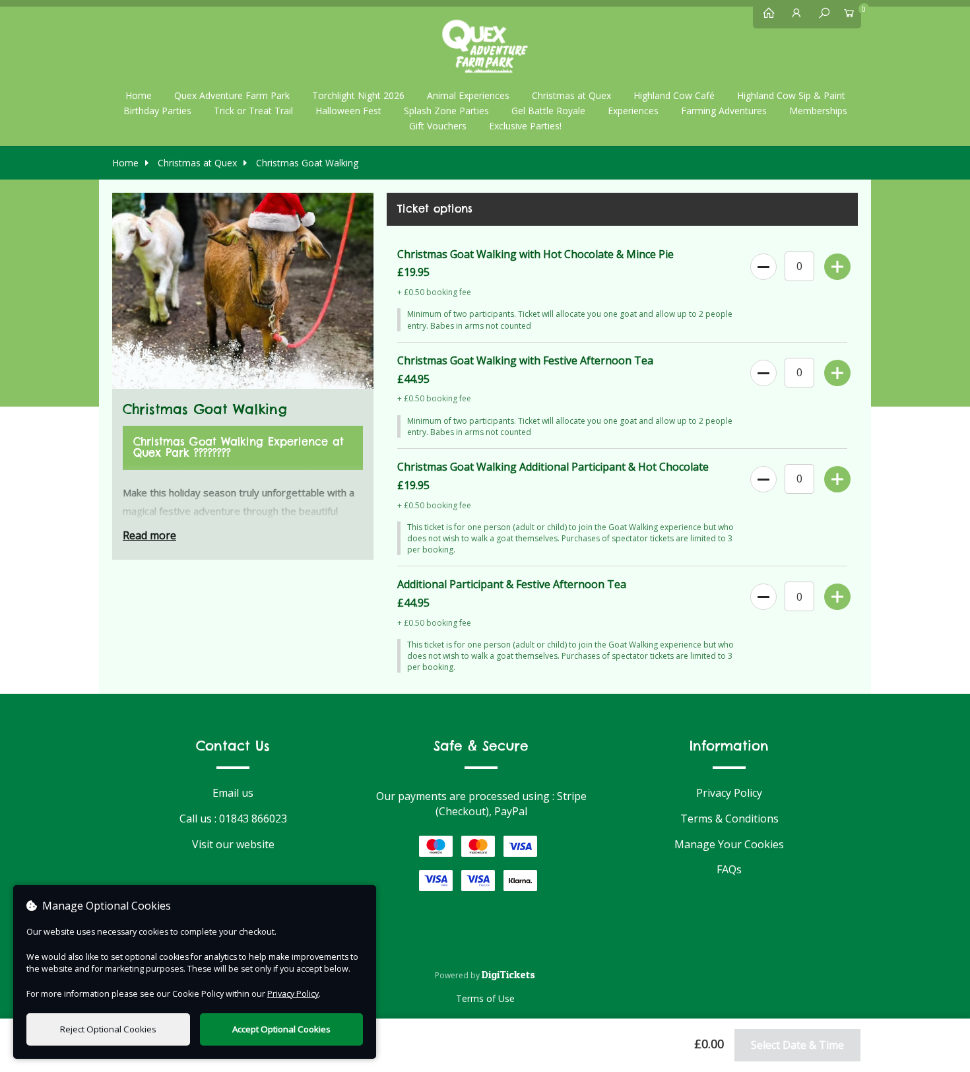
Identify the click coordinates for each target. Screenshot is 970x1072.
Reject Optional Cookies (108, 1029)
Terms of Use (485, 998)
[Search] (820, 16)
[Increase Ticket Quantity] (836, 264)
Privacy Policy (729, 793)
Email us (232, 793)
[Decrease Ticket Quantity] (762, 264)
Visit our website (233, 844)
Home (138, 95)
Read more (149, 535)
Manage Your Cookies (729, 844)
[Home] (765, 16)
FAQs (729, 869)
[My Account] (793, 16)
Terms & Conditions (729, 818)
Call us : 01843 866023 (233, 818)
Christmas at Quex (196, 162)
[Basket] (848, 16)
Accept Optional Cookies (281, 1029)
